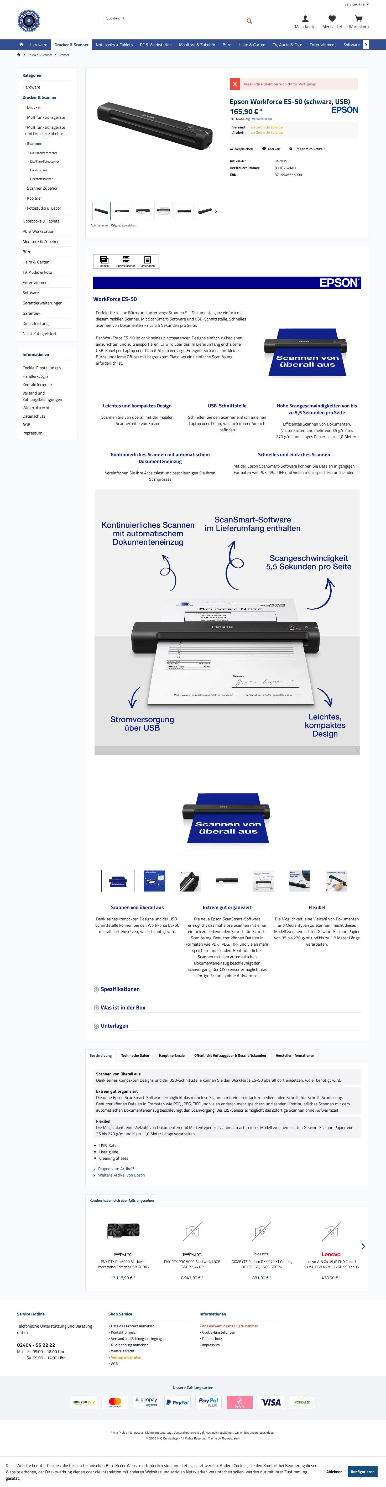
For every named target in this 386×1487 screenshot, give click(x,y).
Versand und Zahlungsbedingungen (42, 396)
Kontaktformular (37, 384)
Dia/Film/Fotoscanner (44, 161)
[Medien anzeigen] (104, 261)
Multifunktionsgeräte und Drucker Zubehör (45, 130)
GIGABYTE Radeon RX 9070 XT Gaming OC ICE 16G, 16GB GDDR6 (262, 1264)
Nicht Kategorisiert (39, 333)
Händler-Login (35, 376)
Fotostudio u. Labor (43, 208)
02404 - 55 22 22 (36, 1345)
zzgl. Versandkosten (259, 118)
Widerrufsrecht (36, 408)
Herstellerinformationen (295, 1055)
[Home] (21, 44)
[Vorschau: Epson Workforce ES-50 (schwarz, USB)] (101, 211)
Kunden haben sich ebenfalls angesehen (122, 1200)
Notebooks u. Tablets (41, 221)
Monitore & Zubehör (41, 241)
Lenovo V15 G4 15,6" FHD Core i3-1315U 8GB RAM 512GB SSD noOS (331, 1264)
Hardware (31, 87)
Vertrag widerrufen (126, 1357)
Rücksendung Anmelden (130, 1345)
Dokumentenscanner (43, 152)
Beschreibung (101, 1055)
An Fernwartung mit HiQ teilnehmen (230, 1326)
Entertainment (36, 282)
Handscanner (38, 170)
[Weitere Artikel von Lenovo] (331, 1254)
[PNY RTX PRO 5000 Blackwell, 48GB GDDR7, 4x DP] (192, 1231)
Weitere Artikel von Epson (121, 1175)
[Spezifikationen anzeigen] (126, 261)
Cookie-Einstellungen (42, 368)
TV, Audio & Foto (37, 272)
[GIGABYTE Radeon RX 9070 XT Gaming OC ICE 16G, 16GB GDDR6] (262, 1231)
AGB (26, 424)
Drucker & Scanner (39, 97)
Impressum (32, 433)
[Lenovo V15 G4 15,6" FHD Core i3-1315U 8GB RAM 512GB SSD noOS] (331, 1231)
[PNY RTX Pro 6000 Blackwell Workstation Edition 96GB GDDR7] (123, 1231)
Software (31, 292)
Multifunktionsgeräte (45, 117)
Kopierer (34, 198)
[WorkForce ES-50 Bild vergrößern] (227, 622)
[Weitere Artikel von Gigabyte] (262, 1254)
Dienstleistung (36, 323)
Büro (27, 251)
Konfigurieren (362, 1472)
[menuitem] (355, 4)
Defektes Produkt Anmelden (133, 1326)
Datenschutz (34, 416)
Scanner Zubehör (42, 188)
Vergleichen (243, 149)
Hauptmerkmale (172, 1055)
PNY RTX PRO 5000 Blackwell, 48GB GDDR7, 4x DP (192, 1264)
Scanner (34, 143)
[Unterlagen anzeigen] (148, 261)
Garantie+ (31, 313)
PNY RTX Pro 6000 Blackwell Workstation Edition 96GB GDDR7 (123, 1264)
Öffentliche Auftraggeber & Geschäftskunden (230, 1055)
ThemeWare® (231, 1438)
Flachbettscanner (41, 178)
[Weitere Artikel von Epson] (345, 109)
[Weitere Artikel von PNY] (123, 1254)
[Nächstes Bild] (355, 815)
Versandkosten (184, 1432)
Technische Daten (135, 1055)
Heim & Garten (36, 262)
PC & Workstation (38, 231)
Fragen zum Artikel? (309, 149)
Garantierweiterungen (42, 303)
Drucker (33, 107)
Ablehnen (334, 1472)
